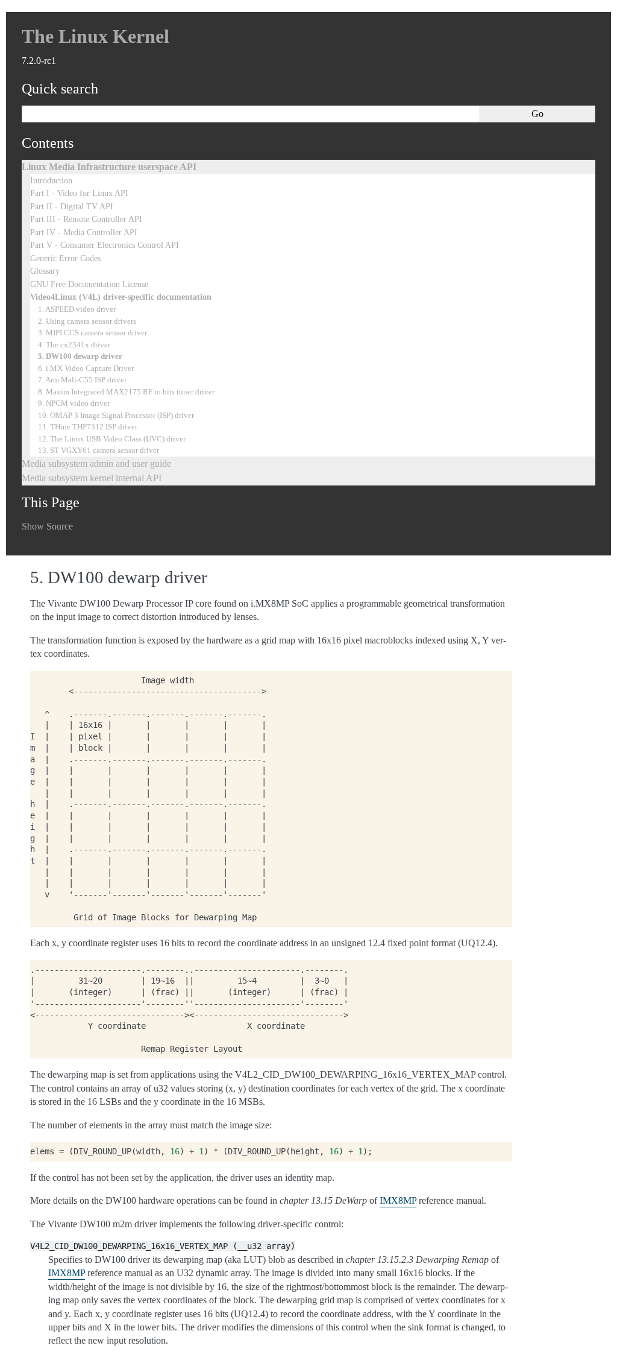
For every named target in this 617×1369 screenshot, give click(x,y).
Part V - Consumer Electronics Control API (104, 245)
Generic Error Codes (65, 258)
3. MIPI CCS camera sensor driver (92, 332)
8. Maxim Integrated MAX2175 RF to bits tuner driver (126, 391)
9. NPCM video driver (74, 403)
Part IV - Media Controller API (83, 232)
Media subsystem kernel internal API (91, 478)
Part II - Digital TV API (71, 206)
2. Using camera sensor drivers (87, 321)
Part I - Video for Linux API (79, 193)
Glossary (45, 271)
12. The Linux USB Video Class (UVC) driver (112, 438)
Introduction (51, 180)
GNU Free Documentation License (89, 284)
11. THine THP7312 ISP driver (87, 426)
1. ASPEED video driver (77, 309)
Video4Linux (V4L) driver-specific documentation (120, 297)
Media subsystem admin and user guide (96, 463)
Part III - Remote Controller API (86, 219)
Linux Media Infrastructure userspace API (109, 167)
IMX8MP (398, 1200)
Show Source (47, 526)
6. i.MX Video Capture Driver (86, 368)
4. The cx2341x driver (74, 344)
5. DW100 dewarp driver (80, 356)
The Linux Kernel (95, 36)
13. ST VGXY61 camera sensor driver (98, 450)
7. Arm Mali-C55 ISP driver (82, 379)
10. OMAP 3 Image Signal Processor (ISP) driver (116, 415)
